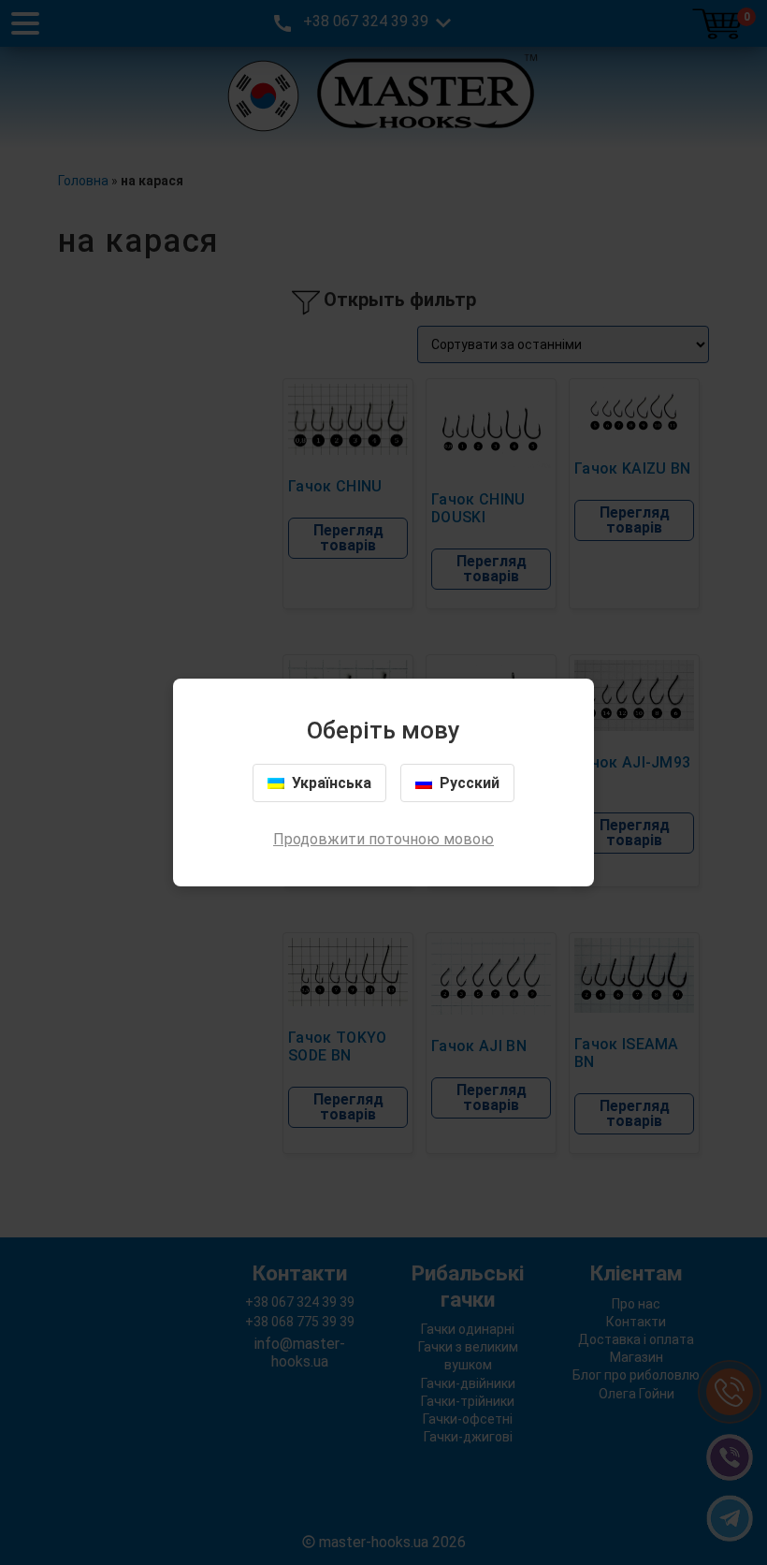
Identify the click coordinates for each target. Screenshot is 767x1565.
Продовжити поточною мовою (383, 839)
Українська (331, 783)
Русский (469, 783)
